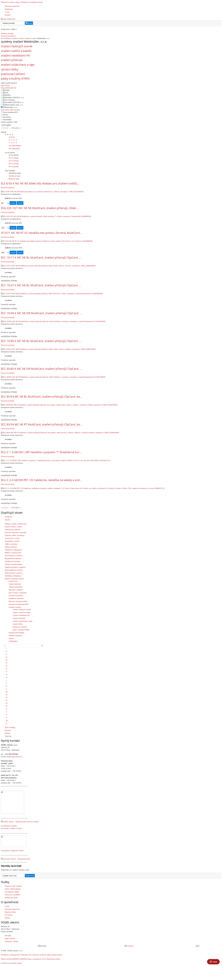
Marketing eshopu (53, 959)
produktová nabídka (9, 826)
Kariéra (7, 918)
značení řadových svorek (16, 46)
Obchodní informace (12, 909)
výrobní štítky (9, 69)
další (17, 128)
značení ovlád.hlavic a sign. (18, 64)
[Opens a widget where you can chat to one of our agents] (213, 962)
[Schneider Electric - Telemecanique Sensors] (20, 822)
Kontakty (8, 936)
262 (13, 128)
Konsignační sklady (12, 892)
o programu (5, 850)
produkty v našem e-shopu (12, 828)
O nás (7, 906)
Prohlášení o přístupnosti (10, 955)
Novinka (7, 117)
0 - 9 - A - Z (13, 140)
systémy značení (31, 38)
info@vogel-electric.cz (14, 757)
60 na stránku (14, 166)
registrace (14, 850)
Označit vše (12, 88)
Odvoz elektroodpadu (13, 889)
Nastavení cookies (11, 941)
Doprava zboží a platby (13, 886)
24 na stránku (14, 158)
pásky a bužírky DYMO (15, 78)
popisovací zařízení (13, 74)
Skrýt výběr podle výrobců (10, 110)
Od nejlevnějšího (15, 146)
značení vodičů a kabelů (16, 51)
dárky (22, 850)
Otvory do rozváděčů (12, 895)
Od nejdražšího (14, 148)
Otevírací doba (10, 912)
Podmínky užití (26, 955)
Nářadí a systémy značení (14, 38)
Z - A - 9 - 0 (13, 143)
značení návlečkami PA (15, 55)
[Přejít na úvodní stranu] (8, 19)
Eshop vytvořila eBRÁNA (10, 959)
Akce (5, 115)
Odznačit (4, 88)
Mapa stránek (10, 938)
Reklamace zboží (11, 898)
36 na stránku (14, 161)
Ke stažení (9, 915)
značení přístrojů (11, 60)
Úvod (3, 38)
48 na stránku (14, 164)
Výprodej (7, 119)
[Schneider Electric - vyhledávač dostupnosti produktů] (15, 859)
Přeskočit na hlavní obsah (10, 2)
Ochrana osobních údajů (42, 955)
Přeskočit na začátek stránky (11, 963)
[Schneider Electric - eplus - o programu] (13, 846)
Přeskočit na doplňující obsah (32, 2)
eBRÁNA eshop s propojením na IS (33, 959)
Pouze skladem (10, 112)
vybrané (12, 137)
